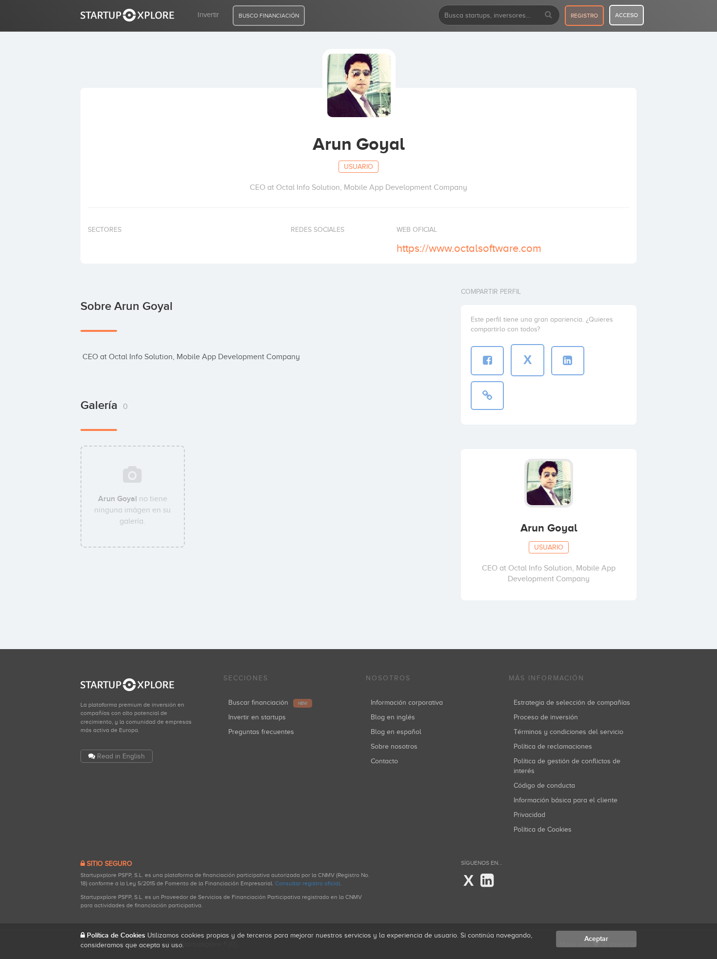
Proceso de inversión (546, 717)
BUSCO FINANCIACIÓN (269, 15)
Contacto (384, 761)
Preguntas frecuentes (261, 731)
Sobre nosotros (394, 746)
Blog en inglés (393, 717)
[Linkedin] (487, 881)
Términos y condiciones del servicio (568, 731)
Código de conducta (544, 785)
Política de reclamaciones (553, 746)
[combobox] (499, 15)
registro (584, 15)
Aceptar (596, 939)
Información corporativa (407, 702)
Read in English (121, 756)
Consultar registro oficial (307, 883)
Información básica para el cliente (565, 800)
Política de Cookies (543, 829)
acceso (626, 15)
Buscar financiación (267, 702)
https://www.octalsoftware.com (469, 248)
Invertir (208, 15)
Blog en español (396, 731)
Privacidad (529, 814)
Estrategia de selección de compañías (572, 702)
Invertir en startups (257, 717)
